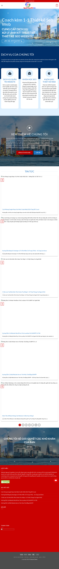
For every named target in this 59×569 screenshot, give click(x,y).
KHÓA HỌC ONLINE (34, 557)
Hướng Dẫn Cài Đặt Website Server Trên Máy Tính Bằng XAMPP (19, 374)
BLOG (40, 557)
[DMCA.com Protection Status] (5, 481)
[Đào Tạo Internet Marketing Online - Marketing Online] (29, 5)
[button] (2, 5)
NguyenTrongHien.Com (11, 472)
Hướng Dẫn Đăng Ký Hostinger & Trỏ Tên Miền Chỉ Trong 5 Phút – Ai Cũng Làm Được (24, 250)
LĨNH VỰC (26, 557)
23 (36, 425)
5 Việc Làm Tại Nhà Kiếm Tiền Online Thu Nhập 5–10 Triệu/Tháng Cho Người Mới (23, 292)
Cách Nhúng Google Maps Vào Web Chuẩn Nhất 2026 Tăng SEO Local (20, 209)
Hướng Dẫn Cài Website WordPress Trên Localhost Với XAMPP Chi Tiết (21, 333)
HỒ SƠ (44, 557)
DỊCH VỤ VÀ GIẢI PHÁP (19, 557)
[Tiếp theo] (39, 425)
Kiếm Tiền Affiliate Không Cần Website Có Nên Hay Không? (18, 416)
